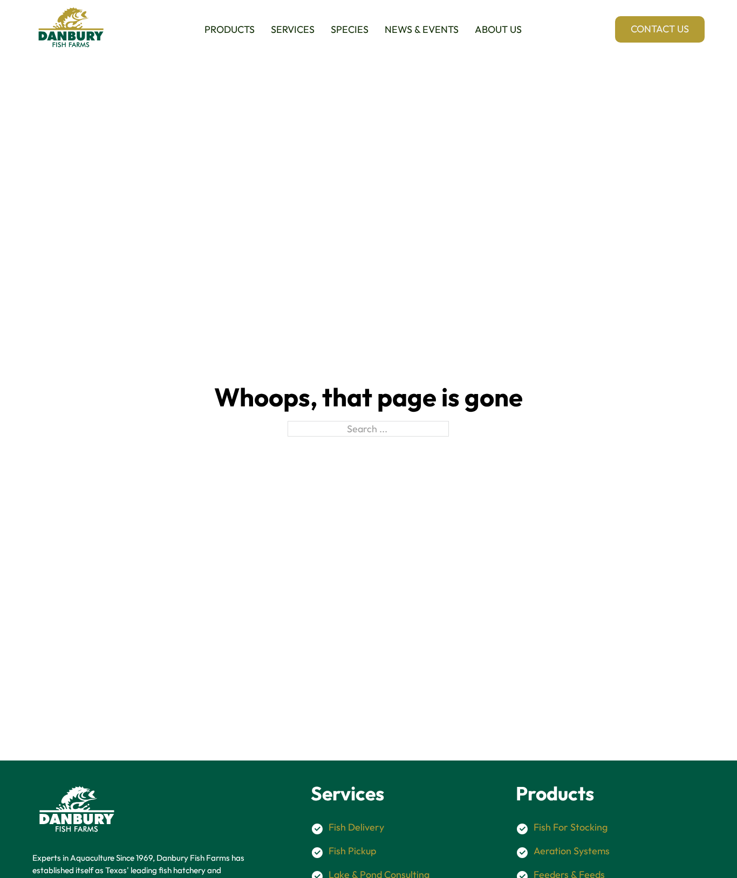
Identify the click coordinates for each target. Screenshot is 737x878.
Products (229, 29)
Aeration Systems (572, 851)
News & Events (422, 29)
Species (349, 29)
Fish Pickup (352, 851)
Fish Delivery (356, 827)
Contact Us (660, 29)
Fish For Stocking (571, 827)
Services (293, 29)
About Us (498, 29)
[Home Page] (71, 29)
